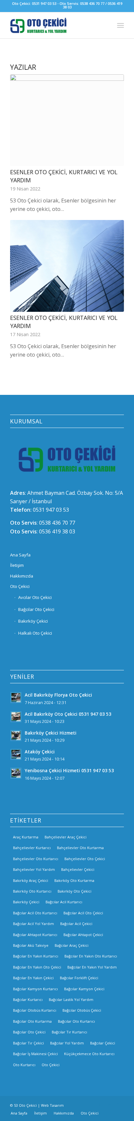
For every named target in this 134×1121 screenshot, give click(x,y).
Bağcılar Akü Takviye (30, 945)
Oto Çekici (20, 586)
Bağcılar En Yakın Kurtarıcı (35, 956)
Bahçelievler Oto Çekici (84, 858)
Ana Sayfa (20, 555)
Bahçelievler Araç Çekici (66, 837)
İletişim (17, 565)
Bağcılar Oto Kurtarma (32, 1021)
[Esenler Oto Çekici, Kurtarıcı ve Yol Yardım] (67, 120)
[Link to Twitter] (119, 1104)
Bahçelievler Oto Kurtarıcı (35, 858)
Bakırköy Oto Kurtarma (74, 880)
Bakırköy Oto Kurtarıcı (32, 891)
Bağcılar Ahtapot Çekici (83, 934)
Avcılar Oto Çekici (35, 597)
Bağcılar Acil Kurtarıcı (64, 901)
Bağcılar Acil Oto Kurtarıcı (35, 912)
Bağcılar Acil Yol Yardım (33, 923)
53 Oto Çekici (25, 1105)
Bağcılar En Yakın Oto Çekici (37, 967)
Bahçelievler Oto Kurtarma (80, 847)
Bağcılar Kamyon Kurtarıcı (35, 988)
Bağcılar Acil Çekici (76, 923)
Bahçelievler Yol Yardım (34, 869)
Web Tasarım (52, 1105)
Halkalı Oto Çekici (35, 633)
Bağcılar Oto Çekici (36, 609)
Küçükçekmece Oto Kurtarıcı (89, 1053)
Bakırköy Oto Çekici (74, 891)
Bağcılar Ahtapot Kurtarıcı (35, 934)
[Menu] (120, 25)
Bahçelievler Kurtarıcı (32, 847)
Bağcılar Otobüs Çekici (81, 1010)
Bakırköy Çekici (33, 621)
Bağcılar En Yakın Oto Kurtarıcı (90, 956)
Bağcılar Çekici (102, 1043)
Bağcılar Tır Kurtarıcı (69, 1032)
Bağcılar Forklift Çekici (79, 977)
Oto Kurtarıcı (24, 1064)
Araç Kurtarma (25, 837)
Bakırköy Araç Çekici (30, 880)
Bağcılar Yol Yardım (67, 1043)
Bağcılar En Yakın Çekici (33, 977)
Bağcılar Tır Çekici (28, 1043)
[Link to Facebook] (99, 1104)
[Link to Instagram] (109, 1104)
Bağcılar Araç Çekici (71, 945)
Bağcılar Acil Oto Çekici (83, 912)
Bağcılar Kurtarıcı (28, 999)
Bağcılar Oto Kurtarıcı (76, 1021)
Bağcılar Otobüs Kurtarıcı (34, 1010)
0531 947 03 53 (51, 509)
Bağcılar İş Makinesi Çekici (35, 1053)
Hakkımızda (21, 576)
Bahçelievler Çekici (77, 869)
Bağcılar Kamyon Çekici (84, 988)
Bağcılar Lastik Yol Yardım (71, 999)
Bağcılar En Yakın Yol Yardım (92, 967)
